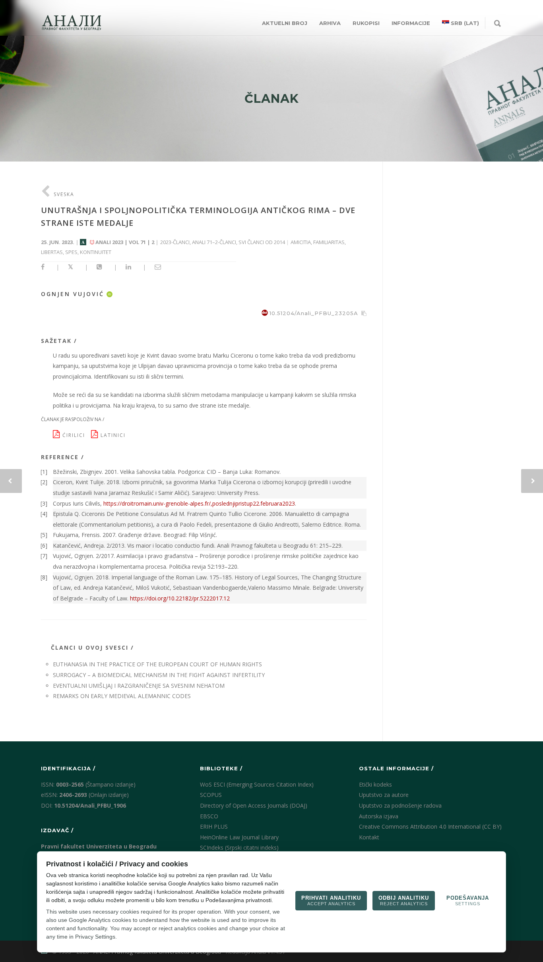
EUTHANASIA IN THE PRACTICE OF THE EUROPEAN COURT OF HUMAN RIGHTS (157, 664)
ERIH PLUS (214, 826)
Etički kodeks (375, 784)
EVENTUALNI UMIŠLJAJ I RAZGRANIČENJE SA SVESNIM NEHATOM (139, 685)
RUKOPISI (366, 23)
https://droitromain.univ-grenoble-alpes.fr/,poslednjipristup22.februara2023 (199, 503)
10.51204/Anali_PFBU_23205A (314, 313)
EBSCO (209, 816)
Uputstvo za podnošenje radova (400, 805)
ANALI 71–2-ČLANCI (214, 242)
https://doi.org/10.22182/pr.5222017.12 (180, 598)
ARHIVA (330, 23)
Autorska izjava (378, 816)
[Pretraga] (497, 24)
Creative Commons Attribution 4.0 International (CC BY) (430, 826)
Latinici (114, 435)
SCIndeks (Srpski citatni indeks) (239, 847)
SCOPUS (211, 794)
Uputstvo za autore (384, 794)
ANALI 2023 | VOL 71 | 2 (124, 242)
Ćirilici (75, 435)
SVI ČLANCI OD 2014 (262, 242)
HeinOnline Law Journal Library (239, 837)
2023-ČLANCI (175, 242)
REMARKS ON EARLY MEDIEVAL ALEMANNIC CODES (122, 696)
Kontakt (369, 837)
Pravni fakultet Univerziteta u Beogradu (99, 846)
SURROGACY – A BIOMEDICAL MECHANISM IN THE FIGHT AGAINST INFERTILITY (159, 675)
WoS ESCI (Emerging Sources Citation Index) (257, 784)
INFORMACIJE (411, 23)
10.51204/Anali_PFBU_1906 (90, 805)
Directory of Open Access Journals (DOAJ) (253, 805)
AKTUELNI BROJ (284, 23)
